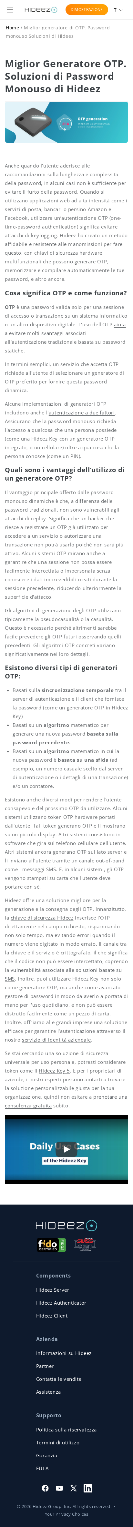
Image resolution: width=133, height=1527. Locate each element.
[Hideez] (66, 1225)
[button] (10, 10)
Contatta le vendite (58, 1379)
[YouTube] (59, 1488)
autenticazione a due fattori (82, 412)
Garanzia (46, 1455)
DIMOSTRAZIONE (87, 9)
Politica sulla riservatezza (66, 1429)
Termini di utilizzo (57, 1442)
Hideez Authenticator (61, 1302)
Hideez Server (52, 1290)
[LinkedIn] (88, 1488)
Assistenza (48, 1392)
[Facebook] (45, 1488)
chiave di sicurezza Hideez (42, 917)
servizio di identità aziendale (56, 1039)
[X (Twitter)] (73, 1488)
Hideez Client (52, 1315)
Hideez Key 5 (54, 1070)
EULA (42, 1468)
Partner (45, 1366)
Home (12, 28)
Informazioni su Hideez (64, 1353)
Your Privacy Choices (66, 1514)
